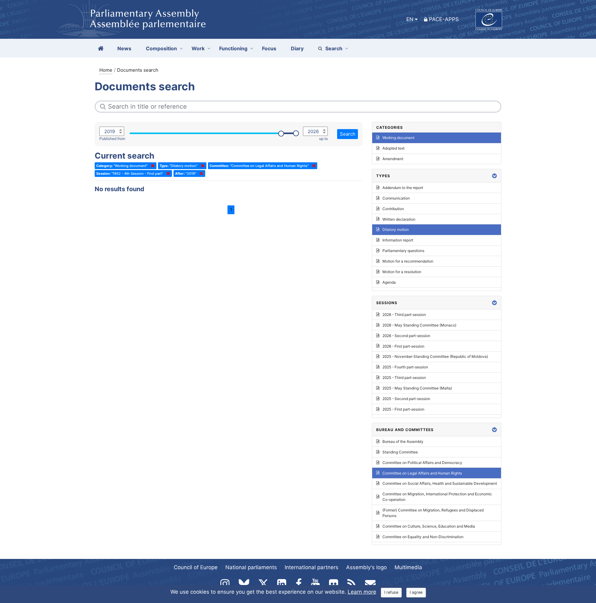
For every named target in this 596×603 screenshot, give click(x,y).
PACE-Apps (444, 19)
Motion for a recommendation (407, 261)
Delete (151, 166)
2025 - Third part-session (404, 377)
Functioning (233, 48)
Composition (161, 48)
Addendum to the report (402, 187)
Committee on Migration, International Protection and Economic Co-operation (437, 497)
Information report (397, 240)
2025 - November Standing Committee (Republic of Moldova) (435, 356)
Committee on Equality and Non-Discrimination (422, 536)
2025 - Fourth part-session (405, 367)
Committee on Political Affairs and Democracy (422, 462)
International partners (311, 567)
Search (333, 48)
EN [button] (409, 19)
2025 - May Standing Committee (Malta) (417, 388)
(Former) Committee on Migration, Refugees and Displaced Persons (433, 513)
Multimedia (408, 567)
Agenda (389, 282)
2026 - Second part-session (406, 335)
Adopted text (393, 148)
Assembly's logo (366, 567)
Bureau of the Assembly (402, 441)
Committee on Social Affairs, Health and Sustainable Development (439, 483)
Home (105, 70)
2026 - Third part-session (404, 314)
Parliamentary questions (403, 250)
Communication (396, 198)
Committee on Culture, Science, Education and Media (428, 526)
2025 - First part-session (403, 409)
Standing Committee (400, 452)
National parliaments (251, 567)
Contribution (393, 208)
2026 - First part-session (403, 346)
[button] (494, 176)
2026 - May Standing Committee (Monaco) (419, 325)
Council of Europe (196, 567)
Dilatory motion (395, 229)
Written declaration (398, 219)
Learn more (362, 592)
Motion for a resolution (401, 271)
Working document (398, 137)
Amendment (392, 158)
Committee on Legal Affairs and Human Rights (422, 473)
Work (198, 48)
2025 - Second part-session (406, 398)
